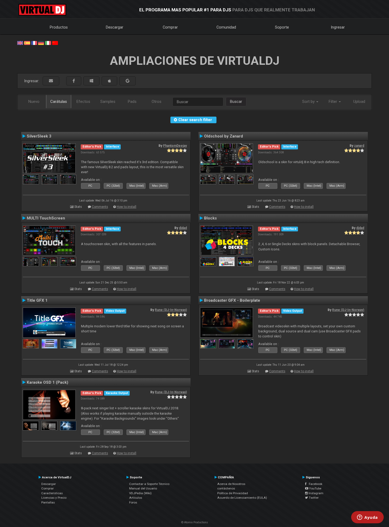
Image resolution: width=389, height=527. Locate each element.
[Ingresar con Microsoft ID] (91, 81)
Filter (333, 101)
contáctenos (226, 488)
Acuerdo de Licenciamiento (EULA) (242, 497)
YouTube (314, 488)
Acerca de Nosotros (231, 484)
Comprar (170, 27)
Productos (59, 27)
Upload (359, 101)
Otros (156, 101)
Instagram (315, 493)
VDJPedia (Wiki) (140, 493)
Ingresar (338, 27)
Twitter (313, 497)
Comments (100, 207)
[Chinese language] (55, 42)
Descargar (114, 27)
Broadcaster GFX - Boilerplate (232, 300)
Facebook (314, 484)
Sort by (309, 101)
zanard (359, 146)
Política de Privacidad (232, 493)
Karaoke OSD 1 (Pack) (47, 382)
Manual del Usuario (143, 488)
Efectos (83, 101)
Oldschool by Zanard (223, 136)
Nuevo (33, 101)
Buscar (236, 101)
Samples (107, 101)
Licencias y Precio (53, 497)
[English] (20, 42)
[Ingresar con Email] (51, 81)
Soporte (282, 27)
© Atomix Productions (194, 522)
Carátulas (58, 101)
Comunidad (226, 27)
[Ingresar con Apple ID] (109, 81)
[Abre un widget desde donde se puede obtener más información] (367, 517)
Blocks (210, 218)
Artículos (135, 497)
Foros (133, 502)
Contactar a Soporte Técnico (149, 484)
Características (52, 493)
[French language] (34, 42)
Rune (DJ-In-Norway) (171, 310)
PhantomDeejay (175, 146)
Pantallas (48, 502)
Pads (132, 101)
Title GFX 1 (37, 300)
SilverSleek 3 (39, 136)
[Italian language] (48, 42)
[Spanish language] (27, 42)
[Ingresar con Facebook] (73, 81)
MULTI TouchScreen (46, 218)
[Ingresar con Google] (127, 81)
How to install (126, 207)
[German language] (41, 42)
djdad (183, 228)
